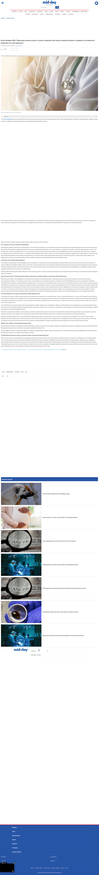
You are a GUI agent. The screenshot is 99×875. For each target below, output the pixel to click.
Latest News (14, 11)
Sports (46, 11)
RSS (67, 867)
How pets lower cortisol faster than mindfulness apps (56, 493)
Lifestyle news (17, 371)
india (26, 371)
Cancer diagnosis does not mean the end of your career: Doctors (59, 541)
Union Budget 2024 (8, 119)
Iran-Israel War (35, 14)
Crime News (57, 14)
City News (64, 14)
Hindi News (3, 856)
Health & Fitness (10, 18)
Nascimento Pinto (19, 45)
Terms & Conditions (55, 867)
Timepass (68, 11)
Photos (56, 11)
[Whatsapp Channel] (10, 52)
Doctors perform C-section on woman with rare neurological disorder (60, 517)
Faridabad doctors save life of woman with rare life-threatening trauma (60, 564)
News (26, 11)
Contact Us (62, 867)
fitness (22, 371)
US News (42, 14)
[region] (49, 29)
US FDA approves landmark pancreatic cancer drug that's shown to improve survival (64, 588)
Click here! (63, 349)
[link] (3, 863)
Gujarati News (54, 856)
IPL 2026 (27, 14)
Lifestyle (51, 11)
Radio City (53, 860)
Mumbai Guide (84, 11)
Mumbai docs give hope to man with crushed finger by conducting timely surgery (63, 635)
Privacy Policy (47, 867)
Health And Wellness (9, 371)
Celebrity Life (40, 11)
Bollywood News (49, 14)
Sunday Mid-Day (75, 11)
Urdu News (3, 860)
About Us (32, 867)
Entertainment (32, 11)
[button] (9, 3)
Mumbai (21, 11)
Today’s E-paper (49, 4)
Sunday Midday (16, 852)
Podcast (62, 11)
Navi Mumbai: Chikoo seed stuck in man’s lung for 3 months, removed (60, 611)
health (3, 371)
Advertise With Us (39, 867)
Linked (8, 49)
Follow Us (15, 49)
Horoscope (71, 14)
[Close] (14, 863)
